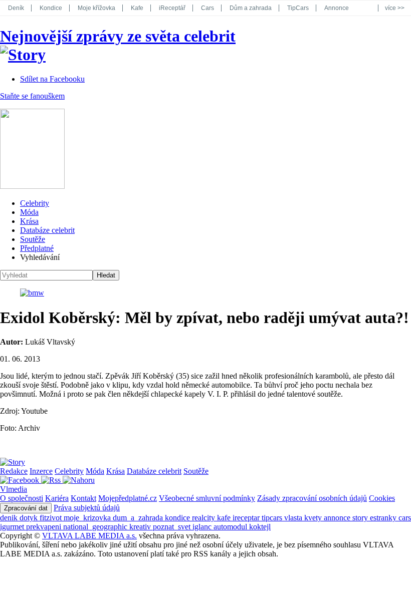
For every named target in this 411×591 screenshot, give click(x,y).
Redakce (14, 471)
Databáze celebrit (47, 230)
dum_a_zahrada (139, 517)
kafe (225, 517)
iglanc (203, 526)
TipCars (298, 8)
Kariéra (57, 498)
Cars (207, 8)
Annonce (336, 8)
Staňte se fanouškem (32, 96)
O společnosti (21, 498)
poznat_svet (172, 526)
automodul (231, 526)
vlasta (294, 517)
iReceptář (172, 8)
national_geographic (96, 526)
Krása (29, 221)
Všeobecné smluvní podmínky (207, 498)
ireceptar (247, 517)
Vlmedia (13, 489)
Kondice (51, 8)
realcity (204, 517)
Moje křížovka (96, 8)
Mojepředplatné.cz (127, 498)
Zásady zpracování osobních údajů (312, 498)
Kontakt (83, 498)
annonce (338, 517)
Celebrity (34, 203)
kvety (314, 517)
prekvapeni (44, 526)
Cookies (382, 498)
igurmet (13, 526)
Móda (29, 212)
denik (10, 517)
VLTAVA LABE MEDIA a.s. (89, 535)
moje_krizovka (88, 517)
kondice (178, 517)
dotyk (30, 517)
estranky (384, 517)
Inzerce (41, 471)
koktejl (260, 526)
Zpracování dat (26, 508)
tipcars (273, 517)
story (361, 517)
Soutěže (32, 239)
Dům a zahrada (251, 8)
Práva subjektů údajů (87, 507)
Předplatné (37, 248)
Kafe (137, 8)
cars (404, 517)
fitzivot (52, 517)
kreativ (141, 526)
